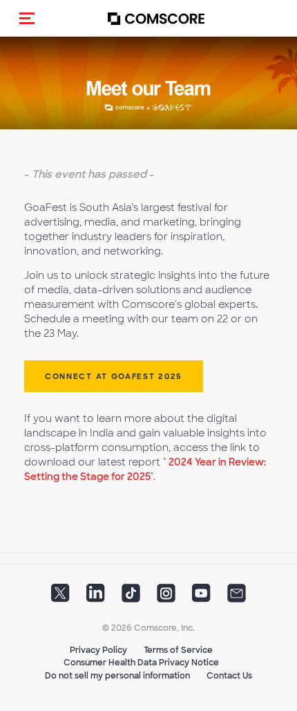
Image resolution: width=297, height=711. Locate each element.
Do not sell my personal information (117, 675)
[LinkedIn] (95, 596)
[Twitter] (60, 596)
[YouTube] (201, 596)
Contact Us (229, 675)
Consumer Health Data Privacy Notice (141, 662)
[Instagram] (166, 596)
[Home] (156, 18)
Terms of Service (178, 650)
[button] (27, 18)
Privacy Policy (98, 650)
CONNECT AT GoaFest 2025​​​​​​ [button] (113, 376)
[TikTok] (131, 596)
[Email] (236, 596)
